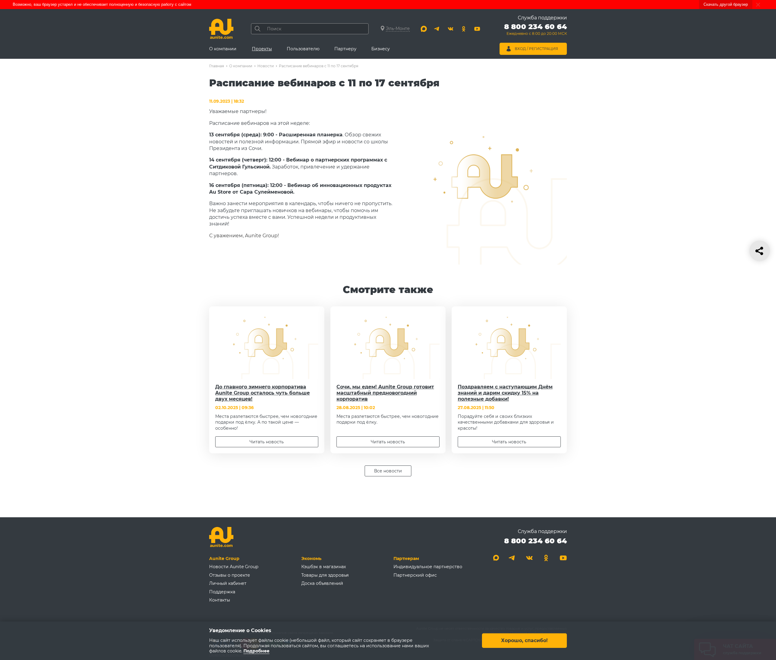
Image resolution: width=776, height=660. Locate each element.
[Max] (424, 29)
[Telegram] (437, 29)
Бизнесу (380, 49)
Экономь (311, 558)
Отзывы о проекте (229, 575)
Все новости (388, 471)
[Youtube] (477, 29)
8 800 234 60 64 (535, 540)
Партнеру (345, 49)
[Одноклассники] (464, 29)
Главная (216, 66)
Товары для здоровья (325, 575)
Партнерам (406, 558)
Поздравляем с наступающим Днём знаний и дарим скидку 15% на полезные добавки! (505, 393)
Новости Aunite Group (233, 566)
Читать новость (266, 442)
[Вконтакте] (450, 29)
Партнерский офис (415, 575)
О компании (222, 49)
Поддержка (222, 592)
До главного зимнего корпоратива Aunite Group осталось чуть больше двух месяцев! (262, 393)
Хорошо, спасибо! (524, 641)
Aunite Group (224, 558)
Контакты (219, 600)
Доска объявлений (322, 583)
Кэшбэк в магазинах (323, 566)
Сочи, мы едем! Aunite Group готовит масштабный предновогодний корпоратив (385, 393)
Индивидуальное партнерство (427, 566)
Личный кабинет (227, 583)
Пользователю (303, 49)
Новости (265, 66)
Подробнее (256, 651)
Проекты (262, 49)
